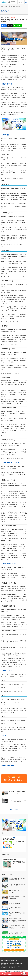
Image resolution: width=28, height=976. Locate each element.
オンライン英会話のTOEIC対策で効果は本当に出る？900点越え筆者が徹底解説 (17, 914)
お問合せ (19, 2)
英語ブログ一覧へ (14, 809)
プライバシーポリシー (15, 960)
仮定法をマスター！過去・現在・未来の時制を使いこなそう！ (17, 891)
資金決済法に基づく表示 (5, 960)
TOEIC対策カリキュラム (8, 765)
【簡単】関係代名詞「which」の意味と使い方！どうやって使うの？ (17, 932)
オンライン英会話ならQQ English (7, 5)
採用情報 (7, 958)
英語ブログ (16, 5)
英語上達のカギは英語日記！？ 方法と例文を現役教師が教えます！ (17, 897)
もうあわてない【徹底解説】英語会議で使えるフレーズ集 (17, 885)
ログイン (22, 2)
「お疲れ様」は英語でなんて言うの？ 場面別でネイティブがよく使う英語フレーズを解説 (17, 927)
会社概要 (2, 958)
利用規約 (11, 958)
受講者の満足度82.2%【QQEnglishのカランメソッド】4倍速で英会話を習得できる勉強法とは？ (17, 920)
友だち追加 (18, 26)
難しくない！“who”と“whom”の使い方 (17, 908)
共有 (4, 26)
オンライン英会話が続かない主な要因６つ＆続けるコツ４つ (17, 878)
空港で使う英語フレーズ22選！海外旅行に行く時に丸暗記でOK (17, 902)
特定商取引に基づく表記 (19, 958)
